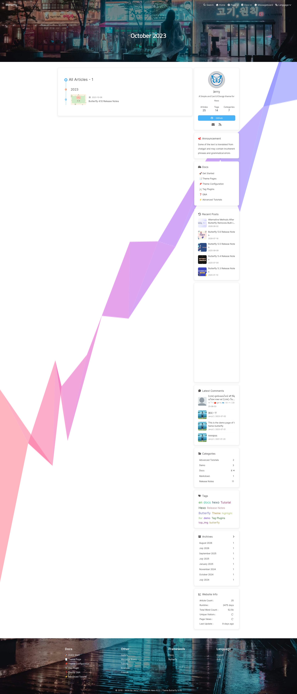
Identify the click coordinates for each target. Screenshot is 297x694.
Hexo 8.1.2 (155, 690)
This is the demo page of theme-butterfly (221, 424)
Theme (216, 513)
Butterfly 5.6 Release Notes (221, 233)
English (220, 655)
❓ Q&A (203, 194)
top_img (203, 522)
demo (207, 518)
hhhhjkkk (212, 435)
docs (207, 502)
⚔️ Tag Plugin (72, 668)
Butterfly (205, 513)
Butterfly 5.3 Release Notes (221, 270)
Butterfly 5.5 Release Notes (221, 245)
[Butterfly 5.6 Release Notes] (202, 235)
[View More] (233, 536)
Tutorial (226, 502)
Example (125, 668)
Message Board (129, 659)
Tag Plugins (218, 518)
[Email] (213, 124)
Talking (124, 663)
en (200, 502)
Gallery (124, 655)
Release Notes (216, 508)
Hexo (202, 508)
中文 (219, 659)
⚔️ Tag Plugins (206, 189)
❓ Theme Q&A (72, 672)
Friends (124, 672)
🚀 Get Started (206, 173)
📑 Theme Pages (207, 178)
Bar (200, 518)
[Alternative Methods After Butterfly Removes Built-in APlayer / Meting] (202, 223)
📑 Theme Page (73, 659)
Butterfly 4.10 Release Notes (104, 101)
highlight (227, 513)
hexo (215, 502)
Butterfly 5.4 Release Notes (221, 258)
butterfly (214, 522)
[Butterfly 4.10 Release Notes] (78, 99)
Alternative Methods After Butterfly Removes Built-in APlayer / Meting (221, 221)
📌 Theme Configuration (211, 183)
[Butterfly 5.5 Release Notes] (202, 247)
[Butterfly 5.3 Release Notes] (202, 271)
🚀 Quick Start (72, 655)
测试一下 (212, 413)
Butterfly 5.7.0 (175, 690)
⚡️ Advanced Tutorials (210, 199)
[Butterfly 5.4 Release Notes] (202, 259)
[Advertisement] (216, 332)
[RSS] (220, 124)
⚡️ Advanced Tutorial (76, 676)
